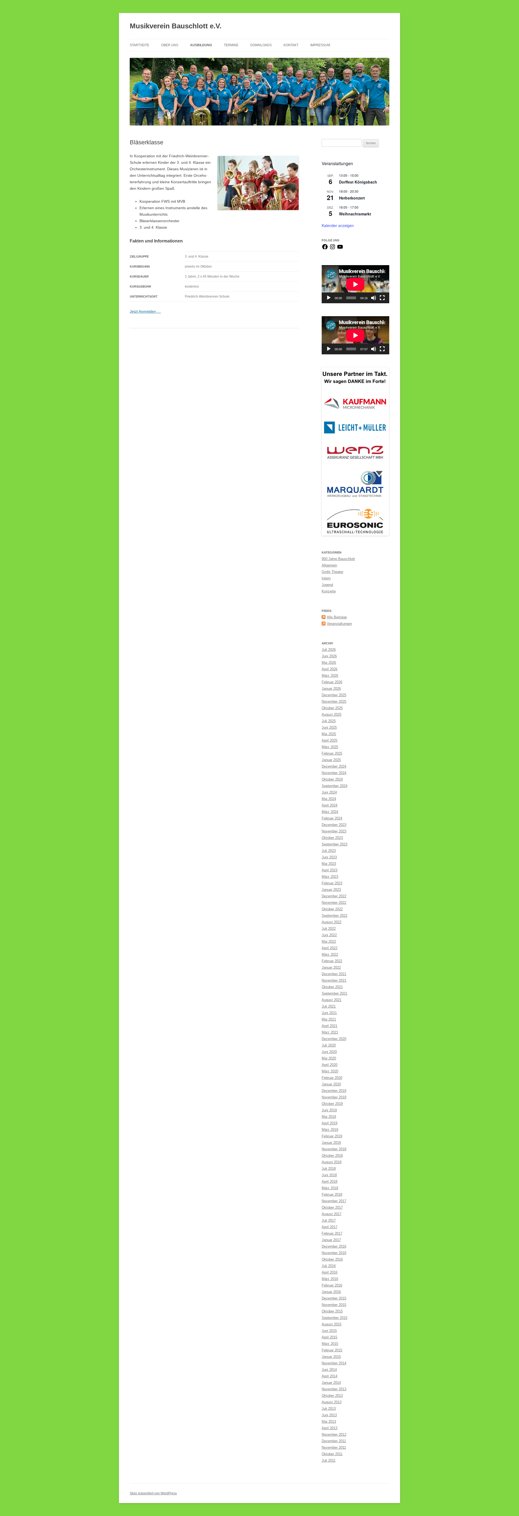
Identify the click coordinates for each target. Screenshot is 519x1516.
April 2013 (329, 1428)
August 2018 (331, 1162)
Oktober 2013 (332, 1396)
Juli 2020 (329, 1045)
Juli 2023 (329, 851)
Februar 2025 (332, 753)
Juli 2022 (329, 929)
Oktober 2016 (332, 1259)
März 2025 (330, 747)
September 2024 (334, 786)
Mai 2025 (329, 734)
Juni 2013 (329, 1415)
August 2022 (331, 922)
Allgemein (329, 565)
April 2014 (329, 1376)
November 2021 (334, 980)
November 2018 (334, 1149)
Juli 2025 (329, 721)
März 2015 (330, 1344)
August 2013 (331, 1402)
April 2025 (329, 740)
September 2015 (334, 1318)
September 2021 (334, 993)
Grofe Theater (332, 572)
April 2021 (329, 1026)
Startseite (139, 45)
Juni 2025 (329, 727)
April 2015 (329, 1337)
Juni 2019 (329, 1110)
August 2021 (331, 1000)
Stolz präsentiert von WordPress (153, 1493)
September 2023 (334, 844)
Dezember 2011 (334, 1441)
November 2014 (334, 1363)
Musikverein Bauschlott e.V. (175, 26)
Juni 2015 (329, 1331)
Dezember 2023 (334, 825)
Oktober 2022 (332, 909)
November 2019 (334, 1097)
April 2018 (329, 1182)
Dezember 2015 (334, 1298)
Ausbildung (201, 45)
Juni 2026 (329, 656)
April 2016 (329, 1272)
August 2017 (331, 1214)
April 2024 (329, 805)
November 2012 (334, 1434)
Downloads (261, 45)
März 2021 (330, 1032)
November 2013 (334, 1389)
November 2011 (334, 1447)
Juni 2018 (329, 1175)
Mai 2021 (329, 1019)
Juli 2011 (328, 1460)
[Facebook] (325, 249)
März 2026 (330, 676)
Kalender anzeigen (338, 225)
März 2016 (330, 1279)
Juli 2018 (329, 1169)
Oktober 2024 (332, 779)
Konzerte (329, 591)
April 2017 (329, 1227)
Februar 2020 (332, 1078)
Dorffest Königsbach (358, 182)
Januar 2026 (331, 689)
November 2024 (334, 773)
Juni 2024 (329, 792)
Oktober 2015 (332, 1311)
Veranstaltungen (339, 624)
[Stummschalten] (373, 298)
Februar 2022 (332, 961)
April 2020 (329, 1065)
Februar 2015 (332, 1350)
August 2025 (331, 714)
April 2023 (329, 870)
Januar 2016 (331, 1292)
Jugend (327, 585)
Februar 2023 (332, 883)
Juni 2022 (329, 935)
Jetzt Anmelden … (145, 311)
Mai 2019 (329, 1117)
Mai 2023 (329, 864)
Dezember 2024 (334, 766)
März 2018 (330, 1188)
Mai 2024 (329, 799)
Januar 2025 (331, 760)
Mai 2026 (329, 663)
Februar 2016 (332, 1285)
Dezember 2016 (334, 1246)
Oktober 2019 (332, 1104)
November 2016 (334, 1253)
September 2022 (334, 916)
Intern (326, 578)
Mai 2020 (329, 1058)
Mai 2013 (329, 1422)
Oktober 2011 (332, 1454)
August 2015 (331, 1324)
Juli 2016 (329, 1266)
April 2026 (329, 669)
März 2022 (330, 954)
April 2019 (329, 1123)
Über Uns (169, 45)
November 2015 (334, 1305)
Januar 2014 (331, 1383)
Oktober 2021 (332, 987)
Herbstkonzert (352, 198)
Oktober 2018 (332, 1156)
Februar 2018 (332, 1194)
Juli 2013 (329, 1409)
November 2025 (334, 701)
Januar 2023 (331, 890)
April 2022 (329, 948)
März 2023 (330, 877)
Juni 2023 (329, 857)
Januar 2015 (331, 1357)
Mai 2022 (329, 941)
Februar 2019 (332, 1136)
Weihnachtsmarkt (355, 213)
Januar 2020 (331, 1084)
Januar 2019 (331, 1143)
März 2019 (330, 1130)
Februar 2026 (332, 682)
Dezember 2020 (334, 1039)
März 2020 (330, 1071)
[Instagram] (332, 249)
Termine (231, 45)
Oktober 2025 (332, 708)
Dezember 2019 (334, 1091)
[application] (355, 284)
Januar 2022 (331, 967)
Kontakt (291, 45)
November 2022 (334, 903)
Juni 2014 (329, 1370)
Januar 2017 (331, 1240)
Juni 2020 (329, 1052)
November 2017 (334, 1201)
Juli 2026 (329, 650)
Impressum (320, 45)
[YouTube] (340, 249)
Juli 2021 (329, 1006)
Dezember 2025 (334, 695)
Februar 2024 (332, 818)
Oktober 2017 (332, 1207)
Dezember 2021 (334, 974)
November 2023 (334, 831)
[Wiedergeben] (328, 298)
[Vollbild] (382, 298)
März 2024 (330, 812)
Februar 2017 (332, 1233)
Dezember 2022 (334, 896)
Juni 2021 (329, 1013)
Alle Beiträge (337, 617)
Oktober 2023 (332, 838)
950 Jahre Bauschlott (338, 559)
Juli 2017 (329, 1220)
